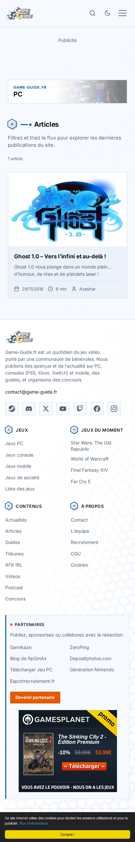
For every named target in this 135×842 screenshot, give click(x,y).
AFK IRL (13, 565)
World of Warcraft (90, 459)
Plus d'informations (33, 823)
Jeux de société (22, 477)
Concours (15, 598)
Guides (12, 542)
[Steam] (11, 408)
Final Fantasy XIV (89, 470)
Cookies (79, 565)
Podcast (14, 587)
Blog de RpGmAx (28, 658)
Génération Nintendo (92, 669)
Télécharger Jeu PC (31, 669)
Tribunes (14, 553)
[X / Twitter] (45, 408)
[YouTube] (62, 408)
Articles (13, 531)
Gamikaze (20, 647)
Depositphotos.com (90, 658)
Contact (79, 520)
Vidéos (12, 576)
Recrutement (84, 542)
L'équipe (80, 531)
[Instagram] (114, 408)
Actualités (16, 520)
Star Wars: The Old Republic (91, 446)
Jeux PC (14, 443)
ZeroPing (79, 647)
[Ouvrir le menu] (122, 13)
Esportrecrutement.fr (32, 681)
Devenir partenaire (35, 697)
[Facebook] (97, 408)
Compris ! (68, 834)
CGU (76, 553)
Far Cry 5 (80, 481)
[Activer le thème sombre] (107, 13)
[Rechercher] (92, 13)
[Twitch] (80, 408)
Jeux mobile (18, 466)
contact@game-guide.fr (31, 392)
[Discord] (28, 408)
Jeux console (19, 455)
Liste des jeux (20, 488)
